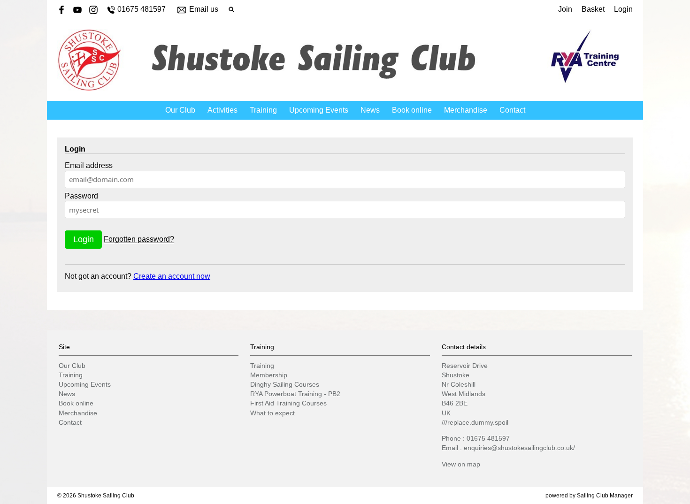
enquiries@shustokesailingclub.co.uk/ (519, 447)
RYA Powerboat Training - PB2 (295, 393)
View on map (461, 464)
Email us (203, 9)
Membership (268, 375)
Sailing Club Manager (605, 495)
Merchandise (465, 110)
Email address (89, 165)
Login (623, 9)
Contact (512, 110)
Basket (593, 9)
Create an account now (171, 276)
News (370, 110)
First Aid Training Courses (288, 403)
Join (565, 9)
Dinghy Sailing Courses (284, 384)
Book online (412, 110)
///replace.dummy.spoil (475, 422)
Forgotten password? (139, 240)
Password (81, 196)
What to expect (272, 413)
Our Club (180, 110)
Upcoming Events (318, 110)
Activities (222, 110)
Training (263, 110)
